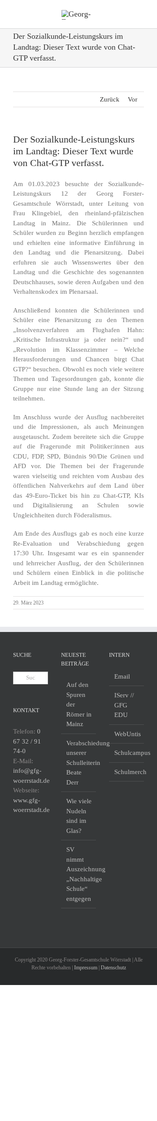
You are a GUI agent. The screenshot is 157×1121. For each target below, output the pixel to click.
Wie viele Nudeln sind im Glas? (79, 816)
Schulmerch (127, 771)
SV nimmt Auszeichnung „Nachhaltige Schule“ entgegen (79, 874)
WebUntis (127, 733)
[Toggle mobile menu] (140, 13)
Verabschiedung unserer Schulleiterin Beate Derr (79, 763)
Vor (132, 99)
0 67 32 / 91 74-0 (27, 741)
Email (122, 676)
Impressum (85, 968)
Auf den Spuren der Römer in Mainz (79, 704)
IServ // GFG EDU (124, 705)
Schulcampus (127, 752)
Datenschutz (113, 968)
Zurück (109, 99)
